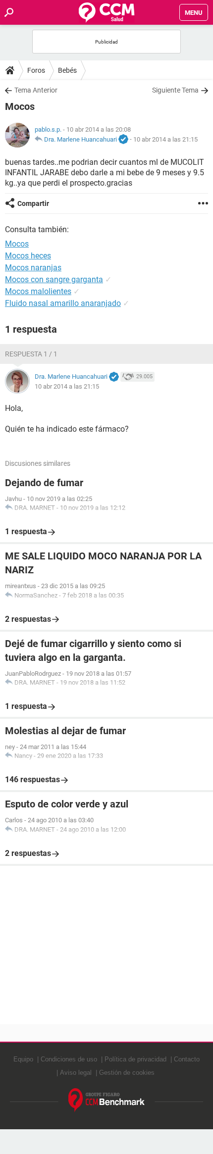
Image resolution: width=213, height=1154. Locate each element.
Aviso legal (76, 1072)
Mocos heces (28, 255)
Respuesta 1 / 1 (31, 354)
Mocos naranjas (33, 267)
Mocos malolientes (38, 291)
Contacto (187, 1059)
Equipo (23, 1059)
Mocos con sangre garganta (54, 279)
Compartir (33, 203)
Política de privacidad (135, 1059)
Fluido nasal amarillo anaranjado (63, 303)
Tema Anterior (35, 90)
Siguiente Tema (175, 90)
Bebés (67, 70)
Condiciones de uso (69, 1059)
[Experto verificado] (123, 139)
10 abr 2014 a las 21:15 (165, 139)
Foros (36, 70)
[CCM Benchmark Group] (106, 1100)
